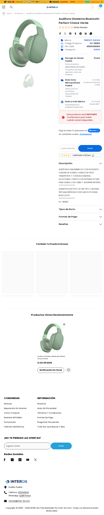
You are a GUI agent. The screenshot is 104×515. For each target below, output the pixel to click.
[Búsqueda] (11, 7)
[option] (28, 43)
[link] (18, 296)
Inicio (9, 13)
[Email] (85, 33)
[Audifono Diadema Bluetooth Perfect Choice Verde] (52, 338)
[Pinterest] (70, 33)
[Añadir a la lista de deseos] (68, 370)
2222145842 (23, 492)
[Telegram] (80, 33)
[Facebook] (60, 33)
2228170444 (25, 495)
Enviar (90, 148)
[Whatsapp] (91, 33)
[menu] (3, 7)
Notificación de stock (51, 370)
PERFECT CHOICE (92, 40)
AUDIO (97, 49)
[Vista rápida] (64, 324)
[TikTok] (20, 459)
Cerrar (102, 2)
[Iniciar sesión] (92, 7)
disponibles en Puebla (75, 66)
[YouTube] (27, 459)
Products (19, 13)
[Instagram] (12, 459)
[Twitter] (65, 33)
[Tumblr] (75, 33)
